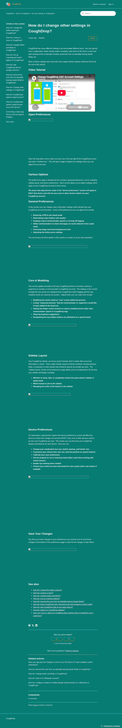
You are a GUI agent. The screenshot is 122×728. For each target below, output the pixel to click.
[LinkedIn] (36, 625)
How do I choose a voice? (43, 593)
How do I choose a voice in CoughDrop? (14, 39)
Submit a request (99, 4)
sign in (36, 705)
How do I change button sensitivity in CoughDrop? (15, 47)
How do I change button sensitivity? (47, 596)
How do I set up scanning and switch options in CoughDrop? (15, 57)
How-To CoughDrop (22, 13)
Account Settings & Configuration (43, 13)
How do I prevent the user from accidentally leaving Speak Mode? (58, 601)
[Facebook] (29, 625)
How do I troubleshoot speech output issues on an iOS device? (14, 104)
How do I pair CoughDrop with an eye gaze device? (53, 607)
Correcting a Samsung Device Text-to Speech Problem (15, 114)
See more (10, 122)
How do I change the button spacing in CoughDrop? (14, 30)
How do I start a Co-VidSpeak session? (43, 678)
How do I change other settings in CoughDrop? (15, 88)
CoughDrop (10, 13)
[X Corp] (33, 625)
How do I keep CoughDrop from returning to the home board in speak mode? (62, 604)
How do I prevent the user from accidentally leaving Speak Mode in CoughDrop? (15, 79)
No (69, 639)
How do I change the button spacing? (47, 590)
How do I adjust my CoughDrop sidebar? (49, 610)
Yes (57, 639)
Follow (93, 38)
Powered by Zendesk (112, 726)
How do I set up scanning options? (46, 599)
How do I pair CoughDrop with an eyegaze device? (13, 67)
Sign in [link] (111, 4)
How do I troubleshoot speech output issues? (15, 96)
